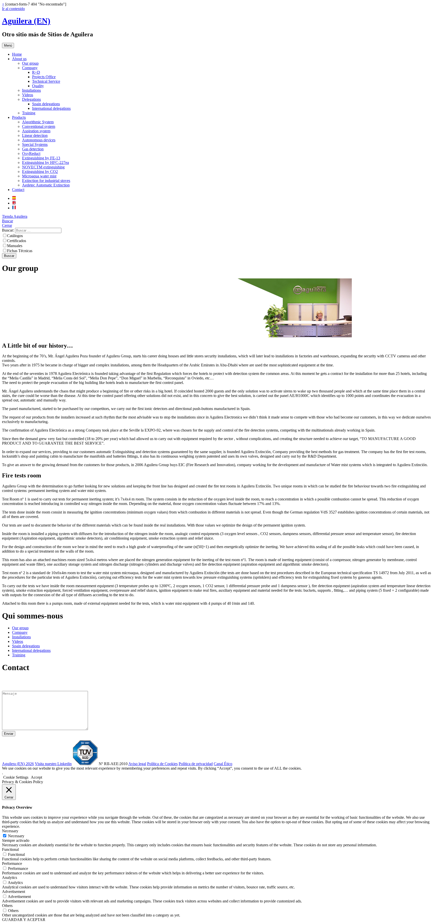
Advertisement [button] (13, 891)
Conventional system (38, 126)
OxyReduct (31, 153)
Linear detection (35, 135)
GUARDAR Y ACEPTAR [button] (23, 919)
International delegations (51, 108)
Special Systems (35, 144)
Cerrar (7, 225)
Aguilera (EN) (26, 20)
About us (19, 59)
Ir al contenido (13, 9)
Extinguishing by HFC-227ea (45, 162)
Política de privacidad (196, 764)
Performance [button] (12, 863)
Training (28, 113)
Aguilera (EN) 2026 (18, 764)
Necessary (16, 836)
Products (19, 117)
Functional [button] (10, 849)
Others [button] (7, 905)
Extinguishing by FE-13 (41, 158)
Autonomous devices (38, 140)
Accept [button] (36, 777)
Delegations (31, 99)
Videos (27, 95)
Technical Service (46, 81)
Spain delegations (46, 104)
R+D (36, 72)
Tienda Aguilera (14, 216)
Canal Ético (223, 764)
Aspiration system (36, 131)
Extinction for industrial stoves (46, 180)
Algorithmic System (38, 122)
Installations (31, 90)
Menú (8, 45)
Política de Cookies (162, 764)
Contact (18, 189)
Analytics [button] (9, 877)
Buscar (7, 221)
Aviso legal (137, 764)
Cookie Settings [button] (15, 777)
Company (30, 68)
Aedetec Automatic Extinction (46, 185)
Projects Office (44, 77)
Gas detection (33, 149)
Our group (30, 63)
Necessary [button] (10, 831)
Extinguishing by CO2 (40, 171)
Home (17, 54)
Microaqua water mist (39, 176)
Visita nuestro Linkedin (53, 764)
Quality (38, 86)
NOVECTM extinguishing (43, 167)
